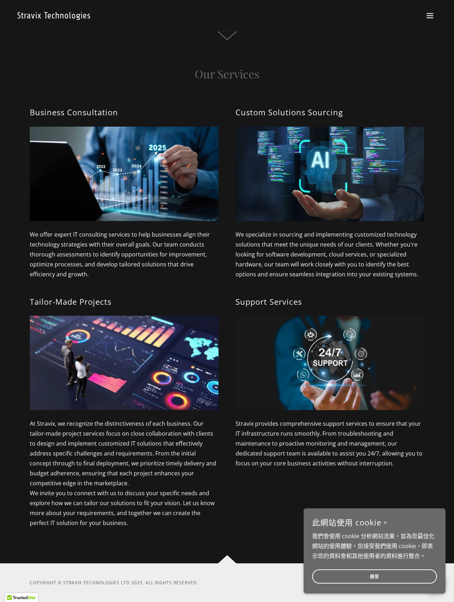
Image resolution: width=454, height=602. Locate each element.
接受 (374, 577)
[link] (53, 16)
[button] (430, 16)
